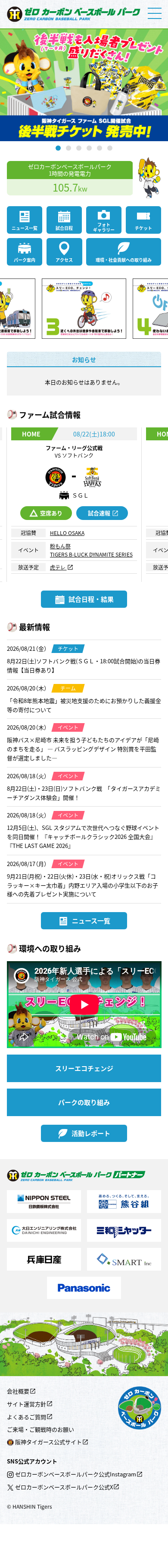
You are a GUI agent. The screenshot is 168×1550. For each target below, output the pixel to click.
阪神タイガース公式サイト (48, 1442)
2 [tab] (68, 148)
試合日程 (64, 228)
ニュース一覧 (24, 228)
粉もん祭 (60, 546)
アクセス (64, 260)
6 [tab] (109, 148)
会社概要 (18, 1391)
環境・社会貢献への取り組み (124, 260)
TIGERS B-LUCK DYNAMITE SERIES (91, 554)
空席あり (51, 513)
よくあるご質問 (26, 1417)
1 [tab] (58, 148)
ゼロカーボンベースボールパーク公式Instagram (75, 1474)
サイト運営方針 (26, 1404)
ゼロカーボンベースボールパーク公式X (64, 1487)
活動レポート (91, 1133)
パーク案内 (24, 260)
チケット (143, 228)
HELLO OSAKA (67, 532)
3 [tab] (78, 148)
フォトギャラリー (104, 227)
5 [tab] (99, 148)
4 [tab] (89, 148)
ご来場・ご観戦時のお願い (40, 1429)
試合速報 (99, 513)
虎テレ (58, 567)
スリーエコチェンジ (84, 1068)
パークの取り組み (84, 1102)
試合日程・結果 (91, 598)
